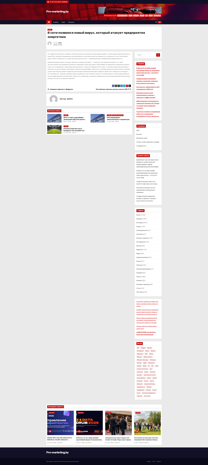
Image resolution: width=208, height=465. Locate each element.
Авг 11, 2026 (110, 442)
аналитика (140, 372)
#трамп (139, 363)
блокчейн (152, 372)
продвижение (157, 15)
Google (139, 366)
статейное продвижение (148, 393)
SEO (146, 15)
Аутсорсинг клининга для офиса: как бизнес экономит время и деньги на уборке (147, 304)
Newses (66, 461)
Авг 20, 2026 (53, 442)
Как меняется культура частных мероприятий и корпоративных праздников (145, 190)
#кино (151, 354)
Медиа (138, 253)
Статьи (138, 288)
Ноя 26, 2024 (67, 132)
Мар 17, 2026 (67, 121)
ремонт (150, 15)
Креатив (138, 246)
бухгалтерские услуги (149, 375)
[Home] (49, 22)
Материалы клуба (141, 138)
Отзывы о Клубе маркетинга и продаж (147, 142)
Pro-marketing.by (57, 11)
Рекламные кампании (143, 284)
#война (153, 351)
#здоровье (140, 354)
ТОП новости (140, 292)
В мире (50, 29)
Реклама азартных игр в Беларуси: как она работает (74, 130)
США (156, 366)
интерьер (139, 381)
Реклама (139, 280)
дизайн (155, 378)
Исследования (140, 242)
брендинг (139, 375)
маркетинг (136, 15)
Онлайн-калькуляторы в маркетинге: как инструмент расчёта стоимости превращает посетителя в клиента (147, 312)
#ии (146, 354)
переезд (149, 387)
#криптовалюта (148, 357)
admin (60, 43)
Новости (139, 261)
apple (144, 363)
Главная (55, 22)
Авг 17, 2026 (81, 442)
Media (144, 366)
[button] (156, 22)
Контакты (71, 22)
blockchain (151, 363)
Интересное (140, 234)
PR (149, 366)
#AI (138, 348)
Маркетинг (139, 250)
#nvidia (149, 348)
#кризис (139, 357)
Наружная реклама (142, 257)
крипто (152, 381)
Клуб (63, 22)
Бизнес (138, 215)
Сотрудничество (141, 146)
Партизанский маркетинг (143, 269)
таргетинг (139, 396)
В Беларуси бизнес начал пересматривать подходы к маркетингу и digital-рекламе (145, 95)
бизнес (130, 15)
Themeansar (75, 461)
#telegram (140, 351)
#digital (143, 348)
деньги (149, 378)
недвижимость (141, 387)
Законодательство (141, 230)
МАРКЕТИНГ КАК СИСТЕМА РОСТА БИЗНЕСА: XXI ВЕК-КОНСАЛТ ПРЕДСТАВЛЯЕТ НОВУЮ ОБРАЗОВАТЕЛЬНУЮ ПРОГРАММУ (59, 441)
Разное (138, 277)
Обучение (139, 265)
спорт (138, 393)
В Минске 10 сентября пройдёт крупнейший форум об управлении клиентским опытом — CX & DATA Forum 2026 (89, 441)
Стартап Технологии (142, 369)
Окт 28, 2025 (110, 121)
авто (151, 369)
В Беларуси (139, 223)
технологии (147, 396)
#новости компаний (122, 15)
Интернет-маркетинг (118, 115)
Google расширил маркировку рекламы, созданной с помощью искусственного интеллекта (147, 81)
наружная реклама (149, 384)
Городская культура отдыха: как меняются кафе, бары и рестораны (118, 439)
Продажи (139, 273)
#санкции (153, 360)
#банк (147, 351)
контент (146, 381)
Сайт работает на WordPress (53, 461)
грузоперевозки (141, 378)
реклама (142, 15)
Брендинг (139, 219)
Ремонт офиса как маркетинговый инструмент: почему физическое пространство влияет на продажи (146, 320)
